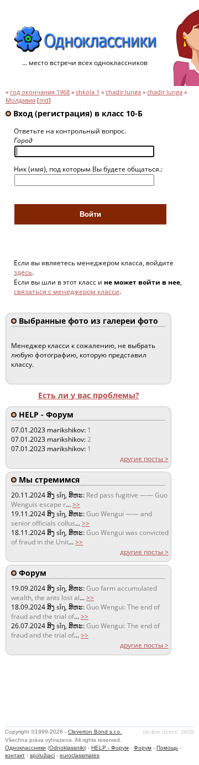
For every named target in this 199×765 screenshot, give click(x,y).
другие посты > (144, 458)
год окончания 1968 (40, 92)
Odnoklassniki (67, 748)
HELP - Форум (110, 748)
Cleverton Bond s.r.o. (95, 732)
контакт (15, 755)
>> (76, 504)
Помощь (167, 748)
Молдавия (20, 100)
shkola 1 (88, 92)
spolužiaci (42, 755)
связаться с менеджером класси (66, 291)
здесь (23, 272)
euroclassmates (80, 755)
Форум (142, 748)
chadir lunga (123, 92)
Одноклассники (25, 748)
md (44, 100)
